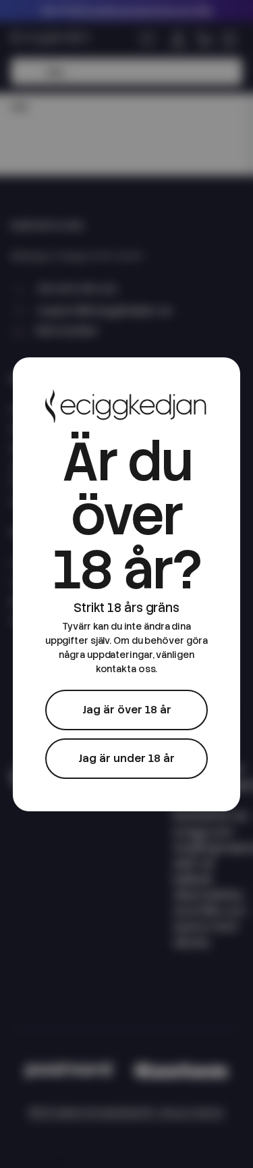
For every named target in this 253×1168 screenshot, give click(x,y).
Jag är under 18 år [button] (126, 758)
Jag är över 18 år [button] (126, 710)
